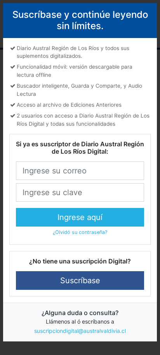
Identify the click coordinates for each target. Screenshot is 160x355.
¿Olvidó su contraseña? (80, 232)
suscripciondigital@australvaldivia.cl (80, 330)
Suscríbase (80, 280)
